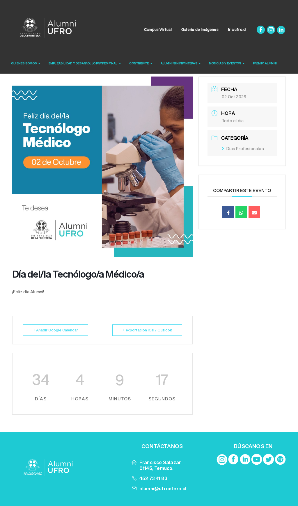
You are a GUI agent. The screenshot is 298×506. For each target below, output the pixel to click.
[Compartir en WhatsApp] (241, 212)
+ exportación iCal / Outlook (147, 330)
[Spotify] (280, 459)
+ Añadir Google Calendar (55, 330)
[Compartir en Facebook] (228, 212)
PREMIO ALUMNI (265, 63)
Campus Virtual (158, 29)
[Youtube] (256, 459)
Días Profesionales (245, 149)
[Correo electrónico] (254, 212)
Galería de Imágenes (200, 29)
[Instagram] (271, 29)
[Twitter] (268, 459)
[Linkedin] (281, 29)
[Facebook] (261, 29)
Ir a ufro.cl (237, 29)
